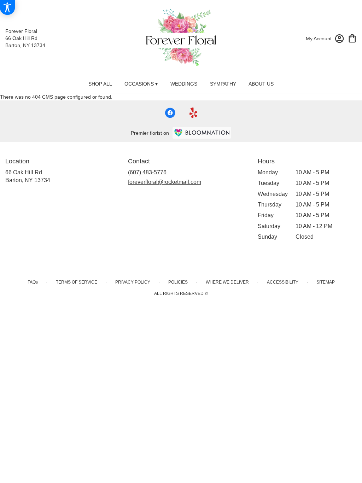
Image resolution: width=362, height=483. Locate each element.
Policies (178, 282)
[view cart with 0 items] (352, 37)
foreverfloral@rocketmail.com (164, 182)
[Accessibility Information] (7, 7)
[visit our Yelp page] (193, 112)
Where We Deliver (227, 282)
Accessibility (282, 282)
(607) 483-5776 (147, 172)
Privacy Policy (132, 282)
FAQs (33, 282)
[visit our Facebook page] (170, 112)
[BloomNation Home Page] (202, 133)
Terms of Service (76, 282)
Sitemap (325, 282)
